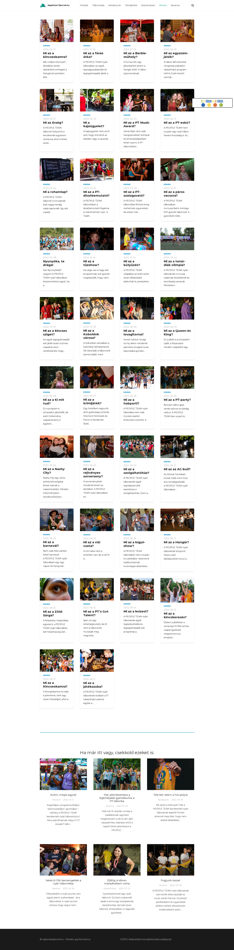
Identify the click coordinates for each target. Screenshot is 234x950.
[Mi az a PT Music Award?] (137, 100)
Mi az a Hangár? (176, 542)
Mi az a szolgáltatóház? (136, 471)
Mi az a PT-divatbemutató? (96, 193)
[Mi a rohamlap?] (57, 169)
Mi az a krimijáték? (92, 401)
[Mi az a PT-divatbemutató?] (97, 169)
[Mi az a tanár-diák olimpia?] (177, 239)
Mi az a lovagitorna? (133, 332)
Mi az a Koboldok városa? (91, 334)
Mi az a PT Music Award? (136, 124)
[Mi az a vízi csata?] (97, 520)
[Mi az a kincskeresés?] (177, 590)
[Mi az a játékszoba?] (97, 660)
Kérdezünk (163, 800)
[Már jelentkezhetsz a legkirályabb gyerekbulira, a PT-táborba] (117, 774)
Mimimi (46, 45)
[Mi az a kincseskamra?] (57, 31)
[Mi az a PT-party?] (177, 377)
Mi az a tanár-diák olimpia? (174, 263)
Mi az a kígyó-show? (134, 544)
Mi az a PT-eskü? (177, 122)
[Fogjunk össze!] (170, 860)
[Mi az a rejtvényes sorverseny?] (97, 446)
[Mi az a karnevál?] (57, 520)
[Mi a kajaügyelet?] (97, 100)
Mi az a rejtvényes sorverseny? (93, 472)
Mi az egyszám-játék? (176, 55)
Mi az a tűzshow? (91, 263)
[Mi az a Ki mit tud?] (57, 377)
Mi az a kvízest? (135, 611)
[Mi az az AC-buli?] (177, 446)
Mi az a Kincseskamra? (55, 684)
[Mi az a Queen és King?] (177, 308)
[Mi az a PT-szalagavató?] (137, 169)
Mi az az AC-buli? (177, 469)
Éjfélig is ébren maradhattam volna (117, 882)
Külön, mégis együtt (63, 794)
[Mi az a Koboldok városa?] (97, 308)
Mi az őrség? (53, 122)
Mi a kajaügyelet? (93, 124)
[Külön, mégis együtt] (63, 774)
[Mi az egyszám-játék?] (177, 31)
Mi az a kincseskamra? (55, 55)
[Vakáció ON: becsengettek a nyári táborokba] (63, 860)
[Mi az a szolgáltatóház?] (137, 446)
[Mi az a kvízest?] (137, 589)
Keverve (57, 800)
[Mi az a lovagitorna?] (137, 308)
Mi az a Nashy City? (54, 471)
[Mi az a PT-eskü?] (177, 100)
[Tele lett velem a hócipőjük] (170, 774)
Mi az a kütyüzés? (131, 263)
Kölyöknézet (110, 888)
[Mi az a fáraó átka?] (97, 31)
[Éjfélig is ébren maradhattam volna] (117, 860)
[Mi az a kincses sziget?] (57, 308)
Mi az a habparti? (131, 401)
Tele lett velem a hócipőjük (170, 794)
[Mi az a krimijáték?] (97, 377)
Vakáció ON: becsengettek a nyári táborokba (63, 882)
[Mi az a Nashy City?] (57, 446)
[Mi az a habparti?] (137, 377)
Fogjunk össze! (170, 880)
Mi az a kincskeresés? (175, 615)
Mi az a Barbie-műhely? (135, 55)
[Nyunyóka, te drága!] (57, 239)
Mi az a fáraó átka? (93, 55)
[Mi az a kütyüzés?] (137, 239)
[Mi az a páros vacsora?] (177, 169)
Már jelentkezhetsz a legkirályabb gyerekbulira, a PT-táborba (117, 798)
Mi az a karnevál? (51, 544)
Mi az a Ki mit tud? (53, 401)
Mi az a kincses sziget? (55, 332)
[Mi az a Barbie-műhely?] (137, 31)
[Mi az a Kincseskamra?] (57, 660)
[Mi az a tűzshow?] (97, 239)
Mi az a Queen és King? (177, 332)
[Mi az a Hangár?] (177, 520)
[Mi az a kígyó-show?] (137, 520)
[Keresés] (192, 5)
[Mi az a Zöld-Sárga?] (57, 589)
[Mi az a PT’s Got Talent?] (97, 589)
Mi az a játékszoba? (93, 684)
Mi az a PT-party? (177, 400)
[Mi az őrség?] (57, 100)
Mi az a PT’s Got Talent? (95, 613)
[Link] (43, 5)
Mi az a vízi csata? (91, 544)
